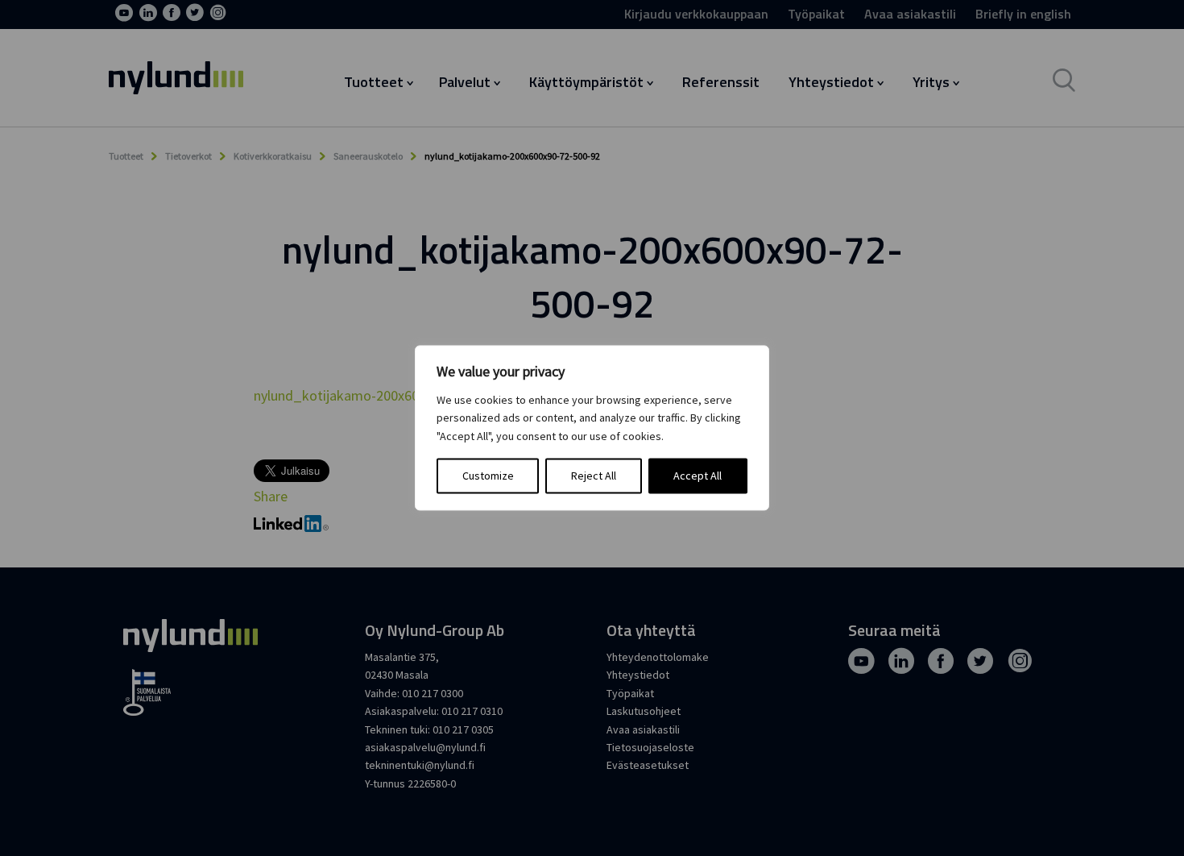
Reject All (593, 476)
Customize (488, 476)
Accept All (697, 476)
